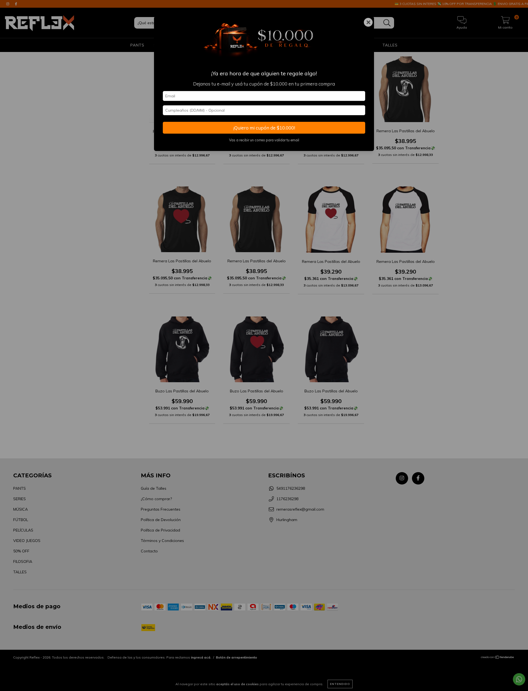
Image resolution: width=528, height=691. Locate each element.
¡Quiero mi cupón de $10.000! (264, 128)
